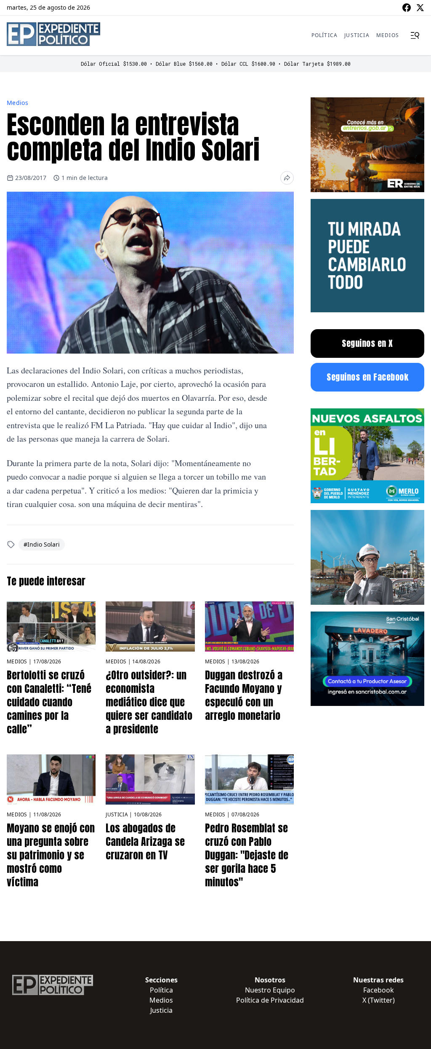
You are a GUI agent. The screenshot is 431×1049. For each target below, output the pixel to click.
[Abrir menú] (415, 35)
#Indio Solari (42, 544)
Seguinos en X (367, 343)
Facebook (378, 990)
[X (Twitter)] (420, 7)
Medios (387, 35)
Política (324, 35)
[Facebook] (406, 7)
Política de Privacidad (270, 1000)
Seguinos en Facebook (367, 377)
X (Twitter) (378, 1000)
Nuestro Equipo (270, 990)
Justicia (357, 35)
